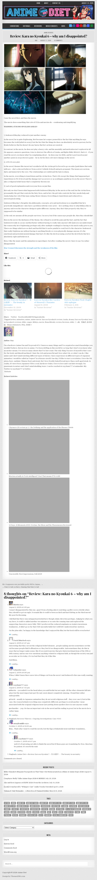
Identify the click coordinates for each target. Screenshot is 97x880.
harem (7, 812)
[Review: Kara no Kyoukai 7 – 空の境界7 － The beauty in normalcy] (18, 291)
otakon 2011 (69, 812)
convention (24, 809)
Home (38, 3)
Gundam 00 (86, 809)
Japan (29, 812)
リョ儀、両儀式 (80, 322)
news (61, 812)
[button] (24, 55)
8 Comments (58, 40)
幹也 (23, 325)
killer (24, 322)
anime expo (43, 803)
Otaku (77, 812)
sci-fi (41, 815)
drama (71, 319)
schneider (17, 670)
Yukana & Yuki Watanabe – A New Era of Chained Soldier (26, 791)
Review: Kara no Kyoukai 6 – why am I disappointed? (48, 36)
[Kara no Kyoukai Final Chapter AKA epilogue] (78, 291)
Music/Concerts (51, 26)
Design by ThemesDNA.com (13, 876)
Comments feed (10, 848)
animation (20, 319)
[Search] (84, 25)
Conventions (14, 26)
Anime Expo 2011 (10, 806)
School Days (32, 815)
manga (43, 812)
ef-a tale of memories (73, 809)
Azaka (65, 319)
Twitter (14, 317)
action (13, 319)
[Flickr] (77, 25)
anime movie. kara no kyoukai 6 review (46, 319)
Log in (6, 840)
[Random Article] (88, 25)
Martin (16, 605)
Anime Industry (22, 806)
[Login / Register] (91, 25)
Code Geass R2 (84, 806)
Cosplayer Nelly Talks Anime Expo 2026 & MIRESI (24, 778)
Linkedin (41, 317)
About (46, 3)
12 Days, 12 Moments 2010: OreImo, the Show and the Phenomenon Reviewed (40, 525)
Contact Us (56, 3)
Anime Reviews (48, 33)
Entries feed (9, 844)
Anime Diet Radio (32, 803)
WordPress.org (10, 852)
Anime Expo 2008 (68, 803)
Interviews (38, 26)
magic (29, 322)
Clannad (65, 806)
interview (21, 812)
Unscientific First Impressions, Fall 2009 (25, 574)
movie (41, 322)
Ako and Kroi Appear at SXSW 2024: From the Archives (26, 783)
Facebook (22, 317)
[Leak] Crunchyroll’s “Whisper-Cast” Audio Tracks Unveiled (28, 787)
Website (7, 371)
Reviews (65, 322)
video (71, 815)
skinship (48, 815)
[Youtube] (81, 25)
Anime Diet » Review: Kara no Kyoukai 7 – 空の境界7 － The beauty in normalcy (48, 754)
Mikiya (35, 322)
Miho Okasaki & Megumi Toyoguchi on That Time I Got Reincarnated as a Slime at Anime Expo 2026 (44, 772)
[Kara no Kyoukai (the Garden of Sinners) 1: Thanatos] (48, 291)
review (59, 322)
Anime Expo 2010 (82, 803)
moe (49, 812)
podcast (8, 815)
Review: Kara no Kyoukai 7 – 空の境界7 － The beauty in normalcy (17, 302)
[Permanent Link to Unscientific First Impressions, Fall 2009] (39, 571)
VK (32, 317)
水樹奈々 (29, 325)
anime (27, 319)
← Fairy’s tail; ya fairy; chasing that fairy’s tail (20, 587)
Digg (36, 317)
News (63, 26)
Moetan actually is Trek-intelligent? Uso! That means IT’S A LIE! (34, 476)
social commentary (60, 815)
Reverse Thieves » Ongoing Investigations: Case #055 (39, 719)
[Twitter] (70, 25)
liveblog (36, 812)
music (55, 812)
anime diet (21, 803)
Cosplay (45, 809)
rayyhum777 (18, 685)
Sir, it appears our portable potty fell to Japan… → (22, 584)
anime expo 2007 (55, 803)
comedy (7, 809)
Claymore (73, 806)
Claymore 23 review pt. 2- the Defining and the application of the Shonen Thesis (41, 427)
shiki (72, 322)
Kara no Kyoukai (81, 319)
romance (23, 815)
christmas (56, 806)
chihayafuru (45, 806)
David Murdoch (19, 640)
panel (83, 812)
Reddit (28, 317)
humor (13, 812)
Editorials (26, 26)
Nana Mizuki (50, 322)
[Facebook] (74, 25)
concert (15, 809)
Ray (36, 40)
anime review (34, 806)
